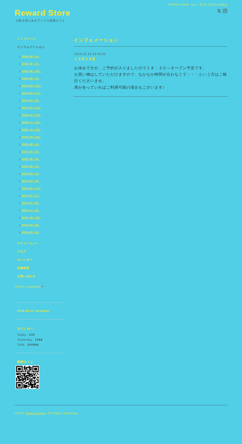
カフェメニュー (28, 243)
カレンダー (24, 259)
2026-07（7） (31, 63)
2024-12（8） (31, 203)
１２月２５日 (84, 59)
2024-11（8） (31, 210)
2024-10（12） (32, 217)
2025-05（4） (31, 166)
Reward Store (42, 12)
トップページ (26, 38)
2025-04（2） (31, 173)
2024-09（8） (31, 225)
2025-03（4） (31, 181)
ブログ (21, 251)
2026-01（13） (32, 107)
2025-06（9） (31, 159)
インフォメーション (31, 47)
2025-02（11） (32, 188)
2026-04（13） (32, 85)
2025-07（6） (31, 151)
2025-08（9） (31, 144)
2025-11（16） (32, 122)
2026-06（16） (32, 71)
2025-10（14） (32, 129)
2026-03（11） (32, 93)
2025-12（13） (32, 115)
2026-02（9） (31, 100)
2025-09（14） (32, 137)
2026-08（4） (31, 56)
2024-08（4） (31, 232)
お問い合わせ (26, 276)
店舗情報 (23, 268)
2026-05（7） (31, 78)
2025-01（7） (31, 195)
